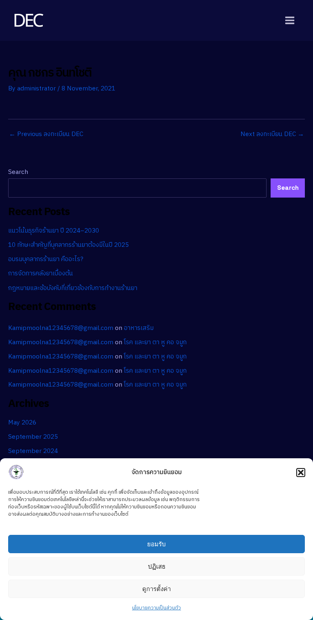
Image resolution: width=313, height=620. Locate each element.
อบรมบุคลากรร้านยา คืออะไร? (45, 259)
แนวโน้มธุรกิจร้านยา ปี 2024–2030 (53, 231)
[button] (301, 472)
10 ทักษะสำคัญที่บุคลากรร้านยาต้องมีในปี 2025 (68, 245)
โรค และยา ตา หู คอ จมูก (155, 342)
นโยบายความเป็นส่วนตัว (156, 608)
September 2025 (33, 437)
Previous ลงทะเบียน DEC (46, 134)
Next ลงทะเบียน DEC (272, 134)
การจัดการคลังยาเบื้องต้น (40, 273)
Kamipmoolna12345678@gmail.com (60, 328)
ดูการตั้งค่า (156, 589)
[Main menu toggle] (290, 20)
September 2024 (33, 451)
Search (18, 172)
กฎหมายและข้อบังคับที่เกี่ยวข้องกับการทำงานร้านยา (72, 288)
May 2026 (22, 423)
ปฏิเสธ (156, 566)
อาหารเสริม (139, 328)
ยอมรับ (156, 544)
